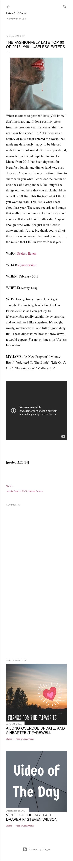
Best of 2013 (20, 491)
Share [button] (9, 486)
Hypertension (27, 264)
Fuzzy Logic (16, 12)
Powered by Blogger (39, 849)
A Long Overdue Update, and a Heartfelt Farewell (35, 730)
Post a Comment (24, 738)
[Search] (65, 6)
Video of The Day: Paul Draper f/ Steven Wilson (31, 817)
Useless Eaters (26, 253)
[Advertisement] (36, 626)
